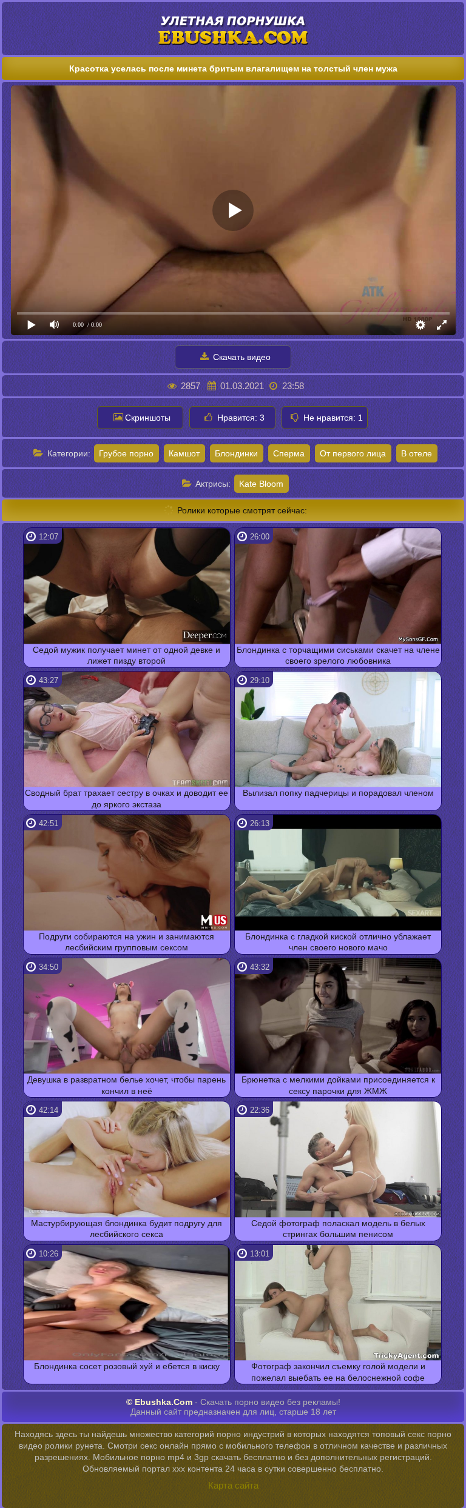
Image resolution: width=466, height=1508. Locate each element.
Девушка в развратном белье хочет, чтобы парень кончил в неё (126, 1085)
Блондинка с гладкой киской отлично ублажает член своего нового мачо (338, 942)
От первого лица (353, 453)
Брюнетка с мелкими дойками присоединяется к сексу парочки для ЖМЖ (338, 1085)
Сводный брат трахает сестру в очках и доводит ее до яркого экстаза (126, 798)
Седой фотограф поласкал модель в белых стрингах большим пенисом (338, 1228)
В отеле (416, 453)
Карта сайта (233, 1485)
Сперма (289, 453)
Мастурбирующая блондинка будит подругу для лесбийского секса (126, 1228)
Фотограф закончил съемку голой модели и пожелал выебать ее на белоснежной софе (338, 1371)
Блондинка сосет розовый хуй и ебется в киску (127, 1366)
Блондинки (236, 453)
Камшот (184, 453)
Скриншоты (148, 417)
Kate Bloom (261, 484)
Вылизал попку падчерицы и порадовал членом (338, 793)
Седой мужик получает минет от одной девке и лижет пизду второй (126, 655)
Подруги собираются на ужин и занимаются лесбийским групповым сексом (126, 942)
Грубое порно (126, 453)
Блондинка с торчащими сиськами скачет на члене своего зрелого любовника (338, 655)
